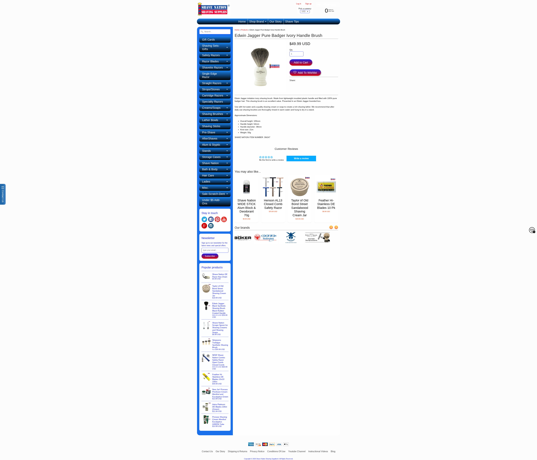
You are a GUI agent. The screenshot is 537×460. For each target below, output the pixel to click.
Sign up (308, 4)
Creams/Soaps (211, 107)
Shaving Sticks (211, 126)
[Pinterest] (217, 219)
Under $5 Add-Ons (211, 201)
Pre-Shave (208, 132)
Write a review (301, 158)
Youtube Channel (297, 451)
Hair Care (208, 175)
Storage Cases (211, 157)
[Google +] (204, 226)
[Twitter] (204, 219)
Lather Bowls (210, 120)
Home (242, 21)
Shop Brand (256, 21)
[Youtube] (224, 219)
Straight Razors (211, 83)
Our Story (275, 21)
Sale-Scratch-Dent (213, 193)
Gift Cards (208, 39)
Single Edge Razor (209, 75)
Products (244, 30)
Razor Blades (210, 61)
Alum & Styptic (211, 144)
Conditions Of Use (276, 451)
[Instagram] (211, 226)
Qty (291, 50)
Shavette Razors (212, 67)
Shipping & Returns (237, 451)
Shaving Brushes (212, 113)
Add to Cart (301, 62)
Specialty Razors (212, 101)
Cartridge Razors (212, 95)
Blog (333, 451)
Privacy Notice (257, 451)
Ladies (206, 181)
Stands (206, 150)
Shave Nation (210, 163)
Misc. (205, 187)
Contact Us (207, 451)
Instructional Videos (318, 451)
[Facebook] (211, 219)
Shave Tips (292, 21)
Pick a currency (305, 9)
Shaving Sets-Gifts (210, 47)
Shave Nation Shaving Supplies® (267, 459)
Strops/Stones (211, 89)
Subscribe (210, 256)
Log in (298, 4)
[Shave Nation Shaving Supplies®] (213, 14)
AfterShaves (209, 138)
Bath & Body (210, 169)
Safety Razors (211, 55)
